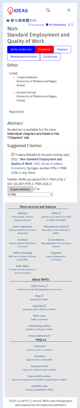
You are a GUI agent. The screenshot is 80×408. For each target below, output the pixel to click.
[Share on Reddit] (23, 20)
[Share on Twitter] (16, 20)
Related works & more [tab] (23, 56)
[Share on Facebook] (19, 20)
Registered (16, 111)
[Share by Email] (31, 20)
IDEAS (12, 400)
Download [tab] (44, 49)
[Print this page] (34, 20)
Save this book (37, 25)
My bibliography (57, 24)
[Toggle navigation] (48, 11)
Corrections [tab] (50, 56)
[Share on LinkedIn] (27, 20)
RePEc (25, 400)
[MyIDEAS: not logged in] (70, 24)
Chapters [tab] (62, 49)
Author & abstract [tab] (21, 49)
